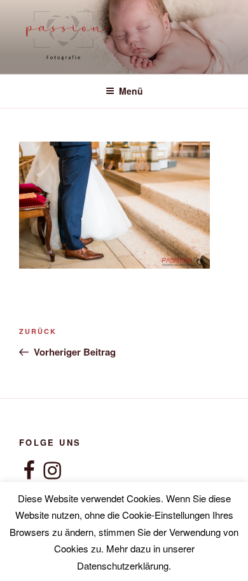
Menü (131, 90)
